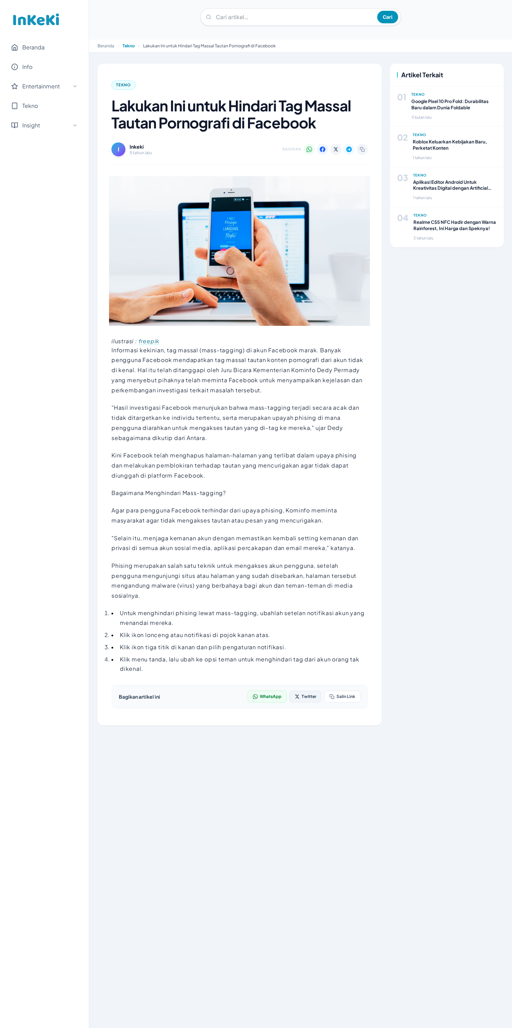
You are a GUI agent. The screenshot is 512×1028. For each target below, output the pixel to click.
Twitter (309, 696)
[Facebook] (322, 149)
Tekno (129, 45)
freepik (149, 341)
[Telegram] (349, 149)
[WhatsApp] (309, 149)
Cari (388, 17)
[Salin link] (362, 149)
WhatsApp (270, 696)
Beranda (33, 47)
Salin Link (345, 696)
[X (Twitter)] (335, 149)
